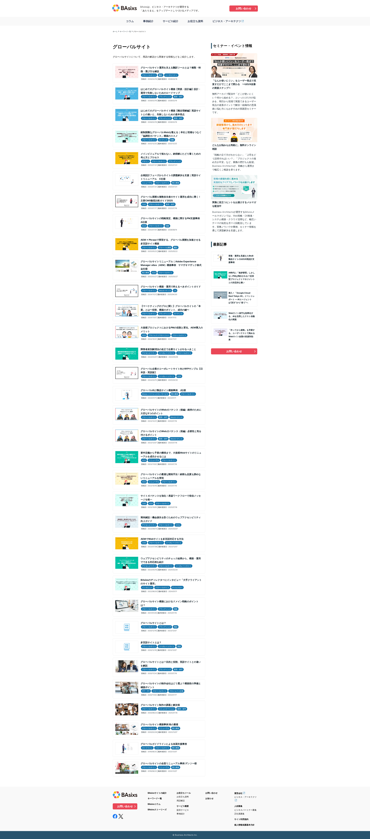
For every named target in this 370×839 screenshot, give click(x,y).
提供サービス (183, 810)
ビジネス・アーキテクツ (226, 21)
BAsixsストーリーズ (157, 809)
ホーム (115, 31)
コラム (130, 21)
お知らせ (209, 798)
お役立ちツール (184, 793)
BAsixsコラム (154, 804)
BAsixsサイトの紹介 (157, 793)
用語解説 (181, 800)
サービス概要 (183, 806)
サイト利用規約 (241, 819)
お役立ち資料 (195, 21)
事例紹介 (148, 21)
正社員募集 (239, 813)
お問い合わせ (243, 8)
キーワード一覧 (125, 31)
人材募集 (238, 806)
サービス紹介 (170, 21)
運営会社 (238, 793)
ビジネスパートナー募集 (245, 810)
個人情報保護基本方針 (244, 825)
